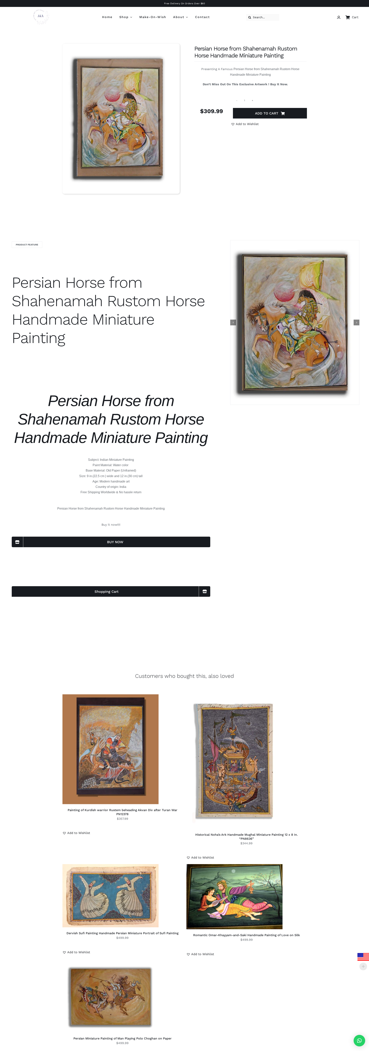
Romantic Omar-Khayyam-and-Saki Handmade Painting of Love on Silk (246, 935)
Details (123, 749)
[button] (245, 124)
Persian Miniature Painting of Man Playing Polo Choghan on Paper (122, 1038)
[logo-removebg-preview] (40, 7)
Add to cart (266, 113)
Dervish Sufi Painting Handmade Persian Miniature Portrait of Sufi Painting (122, 933)
